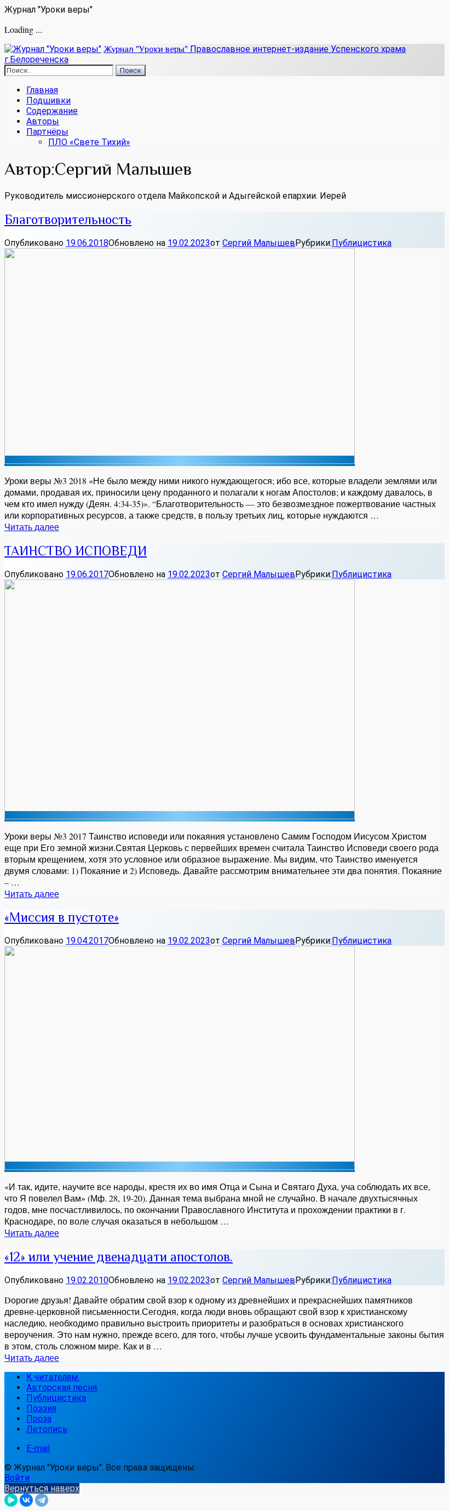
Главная (42, 90)
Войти (17, 1478)
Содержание (52, 111)
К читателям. (52, 1377)
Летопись (46, 1429)
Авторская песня (61, 1387)
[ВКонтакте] (26, 1500)
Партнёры (47, 132)
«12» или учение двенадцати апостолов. (118, 1256)
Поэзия (41, 1408)
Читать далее (31, 526)
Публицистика (362, 243)
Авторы (42, 121)
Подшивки (48, 100)
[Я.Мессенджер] (11, 1500)
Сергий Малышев (258, 243)
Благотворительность (67, 219)
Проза (38, 1419)
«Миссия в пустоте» (61, 917)
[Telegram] (41, 1500)
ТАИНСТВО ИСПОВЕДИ (75, 550)
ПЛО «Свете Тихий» (89, 142)
